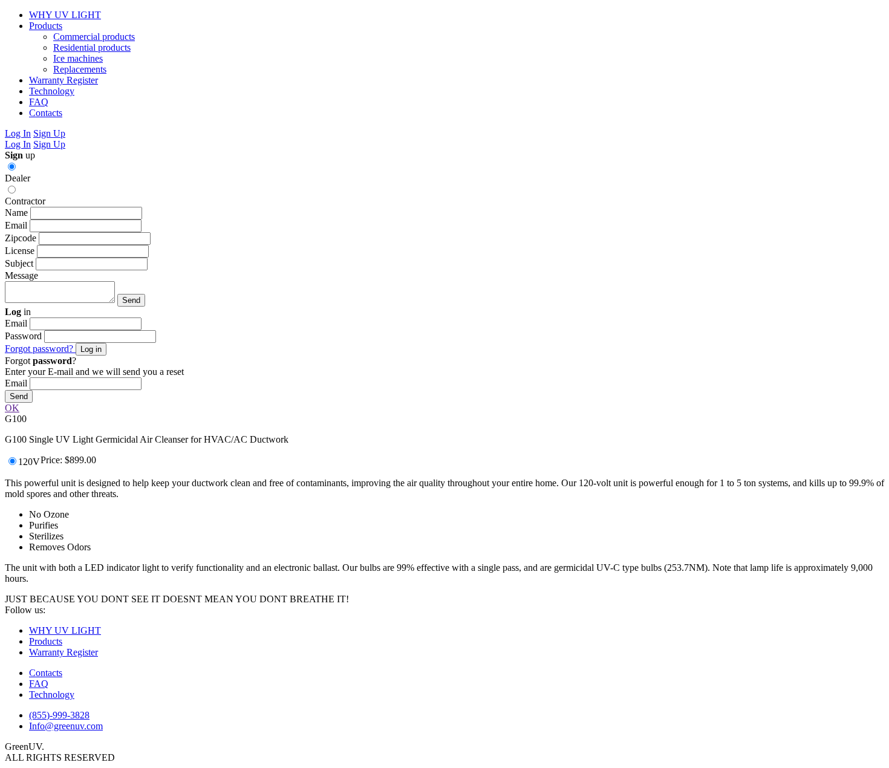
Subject (19, 263)
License (19, 251)
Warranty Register (63, 80)
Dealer (17, 178)
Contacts (45, 113)
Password (23, 336)
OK (12, 408)
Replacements (79, 69)
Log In (18, 133)
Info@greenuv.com (66, 726)
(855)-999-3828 (59, 715)
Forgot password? (40, 348)
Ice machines (78, 58)
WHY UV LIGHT (65, 15)
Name (16, 212)
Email (16, 225)
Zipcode (20, 238)
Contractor (25, 201)
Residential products (92, 47)
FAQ (38, 102)
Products (45, 26)
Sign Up (49, 133)
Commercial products (94, 36)
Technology (51, 91)
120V (29, 462)
